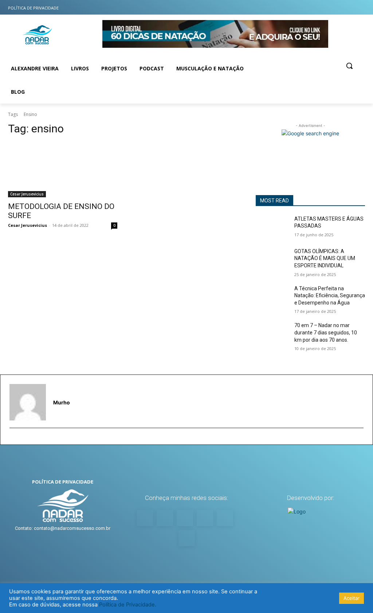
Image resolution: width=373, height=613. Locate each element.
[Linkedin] (344, 7)
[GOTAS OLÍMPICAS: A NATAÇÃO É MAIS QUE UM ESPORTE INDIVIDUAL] (272, 259)
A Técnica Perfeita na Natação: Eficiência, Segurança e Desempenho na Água (329, 296)
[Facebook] (315, 7)
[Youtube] (286, 7)
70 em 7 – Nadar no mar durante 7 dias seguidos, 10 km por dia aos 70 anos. (325, 332)
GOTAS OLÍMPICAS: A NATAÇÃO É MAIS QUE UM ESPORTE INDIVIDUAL (324, 258)
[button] (349, 65)
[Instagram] (301, 7)
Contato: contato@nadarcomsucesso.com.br (62, 528)
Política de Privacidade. (127, 604)
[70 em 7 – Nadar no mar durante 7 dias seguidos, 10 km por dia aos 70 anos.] (272, 333)
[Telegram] (359, 7)
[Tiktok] (330, 7)
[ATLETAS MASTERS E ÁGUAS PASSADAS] (272, 227)
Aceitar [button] (351, 598)
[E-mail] (12, 439)
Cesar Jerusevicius (27, 194)
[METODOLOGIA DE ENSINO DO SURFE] (62, 170)
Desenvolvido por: (310, 497)
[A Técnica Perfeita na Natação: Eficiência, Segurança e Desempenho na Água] (272, 296)
